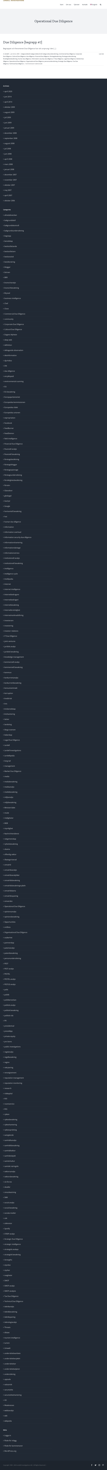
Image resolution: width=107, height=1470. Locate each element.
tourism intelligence (12, 1338)
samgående (9, 1135)
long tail (7, 761)
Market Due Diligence (12, 771)
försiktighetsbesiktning (10, 59)
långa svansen (10, 730)
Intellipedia (8, 579)
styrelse (7, 1265)
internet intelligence (12, 589)
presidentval (9, 1026)
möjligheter (8, 818)
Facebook (8, 423)
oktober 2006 (9, 200)
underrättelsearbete (12, 1353)
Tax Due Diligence (11, 1296)
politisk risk (8, 1015)
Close (6, 308)
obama (7, 849)
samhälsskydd (10, 1156)
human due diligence (24, 59)
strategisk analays (11, 1249)
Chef (6, 303)
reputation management (14, 1078)
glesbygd (7, 496)
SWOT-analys (9, 1286)
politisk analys (9, 1005)
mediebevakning (10, 792)
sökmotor (8, 1223)
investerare (8, 620)
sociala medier (10, 1213)
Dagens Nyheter (10, 334)
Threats (7, 1327)
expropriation (9, 418)
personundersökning (50, 61)
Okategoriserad (10, 859)
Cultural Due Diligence (19, 56)
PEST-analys (9, 969)
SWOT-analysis (10, 1291)
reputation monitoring (13, 1083)
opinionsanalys (10, 911)
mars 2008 (8, 164)
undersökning (9, 1374)
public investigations (12, 1047)
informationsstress (11, 553)
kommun (7, 672)
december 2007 (10, 174)
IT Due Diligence (58, 59)
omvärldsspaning (11, 896)
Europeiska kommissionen (14, 402)
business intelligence (12, 298)
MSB (6, 823)
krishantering (9, 714)
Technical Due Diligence (16, 64)
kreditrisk (8, 698)
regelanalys (8, 1052)
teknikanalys (9, 1306)
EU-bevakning (9, 392)
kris (5, 704)
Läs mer (101, 54)
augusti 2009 (9, 112)
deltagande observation (13, 350)
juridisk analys (10, 646)
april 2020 (8, 91)
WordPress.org (10, 1451)
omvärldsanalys (10, 870)
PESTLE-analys (10, 984)
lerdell (7, 54)
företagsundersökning (69, 56)
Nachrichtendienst (11, 833)
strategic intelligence (12, 1244)
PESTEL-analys (10, 979)
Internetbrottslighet (12, 610)
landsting (8, 724)
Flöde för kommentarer (13, 1446)
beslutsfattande (10, 246)
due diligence (30, 56)
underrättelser (10, 1364)
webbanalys (9, 1410)
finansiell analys (10, 449)
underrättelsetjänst (12, 1369)
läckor (6, 719)
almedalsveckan (10, 215)
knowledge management (14, 657)
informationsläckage (12, 548)
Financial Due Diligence (42, 56)
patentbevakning (11, 953)
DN (5, 366)
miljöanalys (8, 797)
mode (6, 813)
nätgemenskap (10, 839)
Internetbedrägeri (11, 600)
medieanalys (9, 787)
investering (8, 626)
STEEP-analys (9, 1234)
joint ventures (9, 641)
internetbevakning (11, 605)
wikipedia (8, 1421)
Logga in (7, 1435)
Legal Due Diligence (70, 59)
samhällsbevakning (11, 1145)
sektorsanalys (9, 1171)
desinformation (10, 355)
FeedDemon (9, 433)
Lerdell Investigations (12, 750)
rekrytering (8, 1067)
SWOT (6, 1280)
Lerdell (7, 745)
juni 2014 (7, 97)
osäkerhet (8, 937)
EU (5, 386)
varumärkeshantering (13, 1395)
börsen (7, 272)
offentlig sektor (10, 854)
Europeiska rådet (11, 407)
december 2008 (10, 133)
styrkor (7, 1270)
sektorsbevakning (11, 1176)
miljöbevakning (10, 802)
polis (6, 989)
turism (7, 1343)
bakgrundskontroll (36, 54)
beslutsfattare (9, 251)
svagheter (8, 1275)
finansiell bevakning (12, 454)
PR (5, 1021)
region (7, 1062)
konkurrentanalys (11, 678)
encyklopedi (9, 376)
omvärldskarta (10, 891)
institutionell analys (12, 558)
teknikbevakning (10, 1312)
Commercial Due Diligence (67, 54)
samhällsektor (10, 1150)
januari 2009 (9, 128)
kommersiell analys (12, 662)
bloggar (7, 267)
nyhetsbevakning (11, 844)
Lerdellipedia (9, 756)
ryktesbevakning (10, 1119)
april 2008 (8, 159)
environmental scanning (14, 381)
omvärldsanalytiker (12, 875)
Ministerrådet (9, 807)
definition (8, 345)
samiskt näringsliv (11, 1166)
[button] (100, 4)
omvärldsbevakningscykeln (15, 885)
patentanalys (9, 948)
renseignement (10, 1073)
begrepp (7, 236)
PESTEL (7, 974)
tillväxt (7, 1332)
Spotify (7, 1228)
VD (5, 1400)
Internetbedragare (11, 594)
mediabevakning (10, 782)
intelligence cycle (11, 574)
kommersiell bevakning (13, 667)
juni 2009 (7, 122)
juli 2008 (7, 148)
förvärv (7, 485)
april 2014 (8, 102)
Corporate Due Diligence (14, 324)
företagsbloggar (10, 464)
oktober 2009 (9, 107)
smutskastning (10, 1192)
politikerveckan (10, 1000)
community (8, 319)
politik (6, 995)
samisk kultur (9, 1161)
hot (5, 516)
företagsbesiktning (55, 56)
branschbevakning (11, 288)
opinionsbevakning (11, 917)
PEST (6, 963)
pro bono (8, 1041)
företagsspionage (11, 470)
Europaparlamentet (12, 397)
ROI (5, 1098)
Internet (7, 584)
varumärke (8, 1390)
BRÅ (6, 277)
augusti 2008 (9, 143)
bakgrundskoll (25, 54)
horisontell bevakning (12, 511)
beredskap (8, 241)
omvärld (7, 865)
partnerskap (9, 943)
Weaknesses (9, 1405)
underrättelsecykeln (12, 1358)
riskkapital (8, 1093)
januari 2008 (9, 169)
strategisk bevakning (12, 1254)
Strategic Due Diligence (65, 61)
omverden (8, 901)
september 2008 (10, 138)
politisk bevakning (11, 1010)
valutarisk (8, 1384)
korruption (8, 693)
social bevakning (10, 1208)
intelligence (8, 568)
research (7, 1088)
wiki (5, 1416)
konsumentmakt (10, 688)
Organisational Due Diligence (35, 61)
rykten (6, 1114)
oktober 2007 (9, 185)
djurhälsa (8, 360)
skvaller (7, 1187)
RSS (5, 1109)
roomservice (9, 1104)
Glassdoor (8, 490)
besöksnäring (9, 262)
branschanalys (10, 282)
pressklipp (8, 1031)
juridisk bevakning (11, 652)
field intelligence (10, 438)
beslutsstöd (9, 257)
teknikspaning (9, 1317)
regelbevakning (10, 1057)
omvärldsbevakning (12, 880)
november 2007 (10, 180)
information (9, 527)
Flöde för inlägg (10, 1440)
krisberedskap (10, 709)
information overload (12, 532)
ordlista (7, 927)
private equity (9, 1036)
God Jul (7, 501)
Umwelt (7, 1348)
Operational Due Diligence (17, 61)
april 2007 (8, 195)
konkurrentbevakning (12, 683)
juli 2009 (7, 117)
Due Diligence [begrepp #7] (22, 42)
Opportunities (9, 922)
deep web (8, 340)
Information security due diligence (42, 59)
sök (5, 1218)
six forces (8, 1182)
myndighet (8, 828)
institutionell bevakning (13, 563)
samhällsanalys (10, 1140)
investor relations (11, 631)
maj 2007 (7, 190)
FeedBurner (9, 428)
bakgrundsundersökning (50, 54)
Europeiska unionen (12, 412)
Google (7, 506)
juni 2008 (7, 154)
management (9, 766)
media (6, 776)
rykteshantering (10, 1124)
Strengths (8, 1260)
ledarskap (8, 735)
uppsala (7, 1379)
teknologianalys (10, 1322)
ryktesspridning (10, 1130)
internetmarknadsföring (13, 615)
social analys (9, 1202)
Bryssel (7, 293)
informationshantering (13, 542)
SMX (6, 1197)
